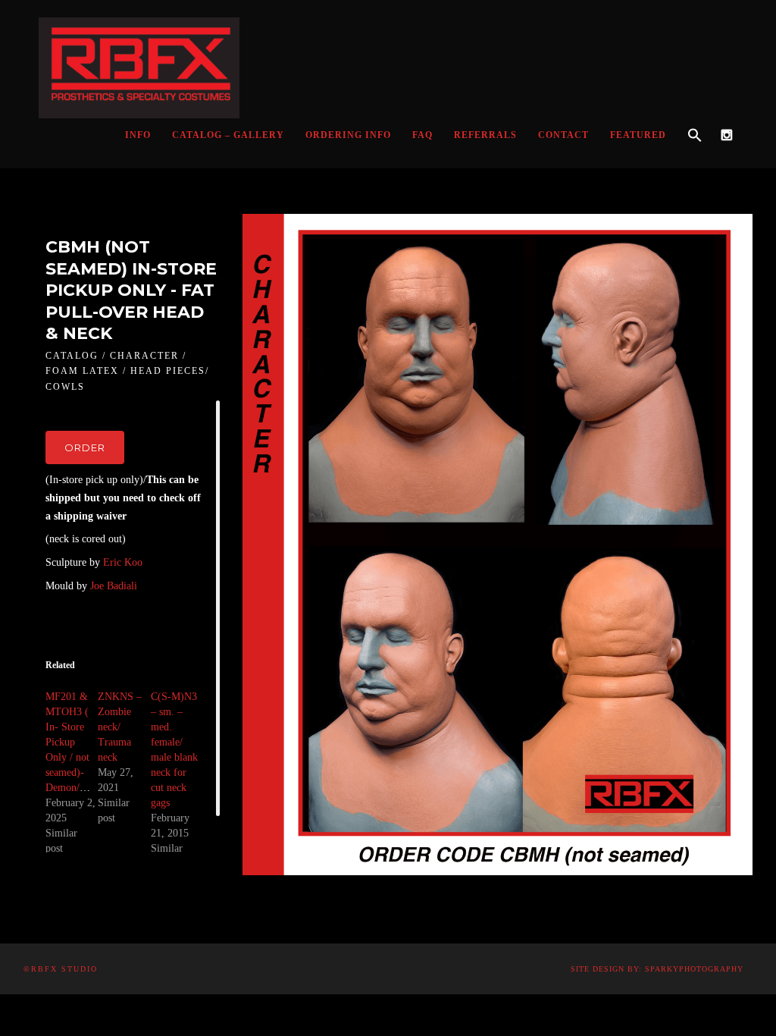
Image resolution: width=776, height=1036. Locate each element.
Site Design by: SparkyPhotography (657, 969)
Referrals (485, 135)
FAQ (422, 135)
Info (138, 135)
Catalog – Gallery (228, 135)
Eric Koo (122, 562)
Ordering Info (348, 135)
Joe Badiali (113, 586)
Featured (638, 135)
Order (84, 447)
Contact (563, 135)
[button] (695, 136)
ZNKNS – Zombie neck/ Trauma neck (120, 727)
